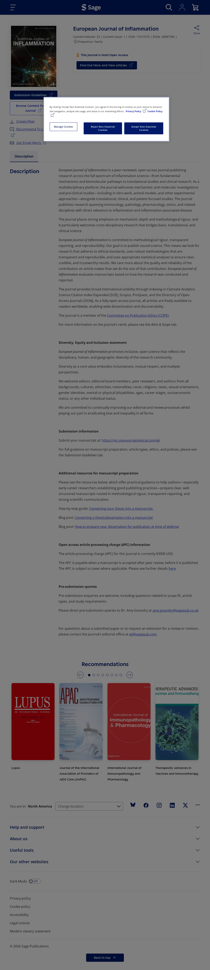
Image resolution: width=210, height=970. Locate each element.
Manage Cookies (63, 126)
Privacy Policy (134, 111)
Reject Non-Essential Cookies (103, 128)
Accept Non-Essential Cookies (143, 128)
